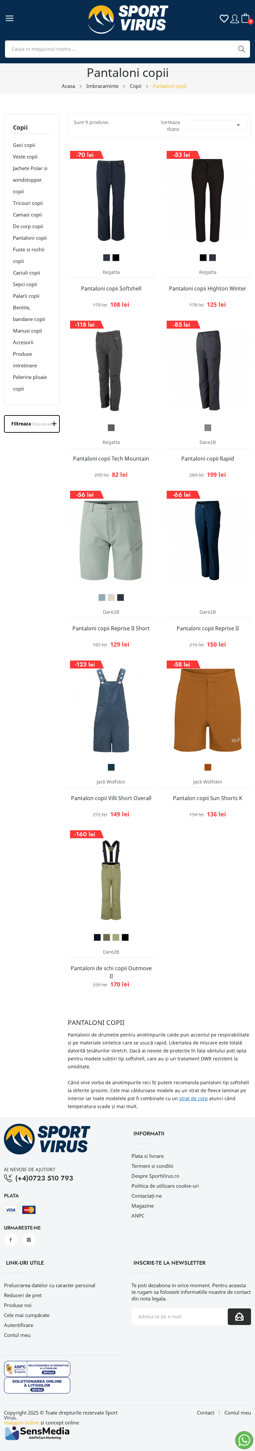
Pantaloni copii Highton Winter (207, 288)
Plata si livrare (147, 1156)
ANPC (137, 1215)
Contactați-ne (146, 1195)
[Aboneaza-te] (239, 1316)
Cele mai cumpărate (26, 1315)
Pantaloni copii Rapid (207, 458)
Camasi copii (27, 214)
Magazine (142, 1205)
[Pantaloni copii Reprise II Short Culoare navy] (121, 597)
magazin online (21, 1422)
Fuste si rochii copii (28, 255)
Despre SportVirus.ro (155, 1175)
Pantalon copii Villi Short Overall (111, 798)
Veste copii (25, 156)
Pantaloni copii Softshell (111, 288)
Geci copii (24, 145)
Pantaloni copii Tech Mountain (111, 458)
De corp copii (28, 226)
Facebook (10, 1239)
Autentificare (18, 1325)
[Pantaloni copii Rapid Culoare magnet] (208, 428)
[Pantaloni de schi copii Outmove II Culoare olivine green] (107, 937)
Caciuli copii (26, 272)
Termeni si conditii (152, 1166)
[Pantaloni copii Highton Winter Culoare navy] (212, 258)
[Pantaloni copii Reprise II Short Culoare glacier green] (111, 597)
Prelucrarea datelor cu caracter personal (49, 1285)
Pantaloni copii (30, 237)
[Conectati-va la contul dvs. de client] (234, 18)
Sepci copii (25, 284)
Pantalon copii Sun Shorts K (207, 798)
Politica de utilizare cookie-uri (165, 1185)
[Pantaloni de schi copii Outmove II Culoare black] (125, 937)
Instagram (29, 1239)
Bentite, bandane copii (29, 313)
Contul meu (17, 1335)
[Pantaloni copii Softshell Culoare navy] (107, 258)
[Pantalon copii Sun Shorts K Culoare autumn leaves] (208, 767)
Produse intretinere (25, 359)
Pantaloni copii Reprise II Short (111, 628)
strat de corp (193, 1098)
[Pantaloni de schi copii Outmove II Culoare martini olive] (116, 937)
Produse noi (18, 1305)
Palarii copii (26, 295)
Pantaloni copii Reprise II (208, 628)
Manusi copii (27, 330)
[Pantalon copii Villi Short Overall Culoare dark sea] (111, 767)
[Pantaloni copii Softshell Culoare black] (116, 258)
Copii (20, 127)
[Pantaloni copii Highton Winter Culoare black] (203, 258)
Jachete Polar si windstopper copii (30, 180)
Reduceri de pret (23, 1295)
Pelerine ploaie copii (30, 383)
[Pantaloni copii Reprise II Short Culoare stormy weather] (102, 597)
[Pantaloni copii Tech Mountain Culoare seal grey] (111, 428)
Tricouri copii (28, 203)
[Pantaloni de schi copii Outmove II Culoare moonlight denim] (97, 937)
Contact (205, 1412)
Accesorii (23, 342)
